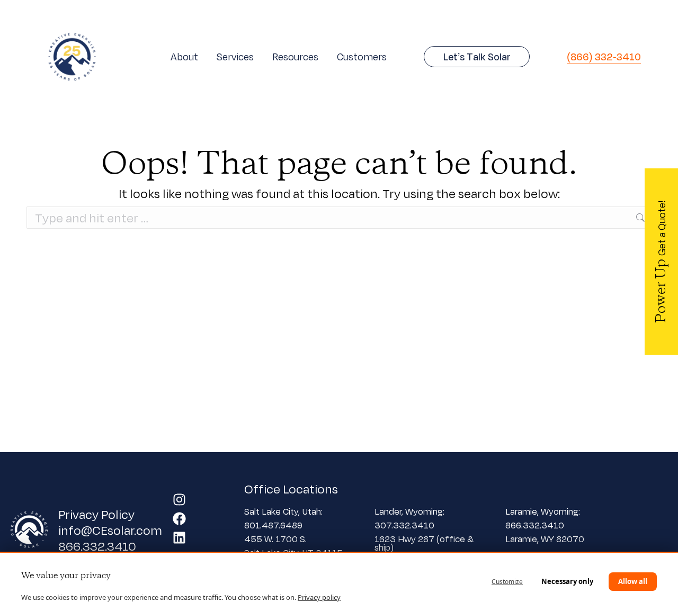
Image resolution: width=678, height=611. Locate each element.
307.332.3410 (404, 525)
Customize (507, 581)
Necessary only (567, 581)
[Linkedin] (179, 537)
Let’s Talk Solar (477, 57)
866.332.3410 (97, 546)
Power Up (661, 261)
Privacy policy (319, 597)
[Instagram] (179, 499)
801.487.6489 (274, 525)
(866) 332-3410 (604, 57)
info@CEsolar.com (110, 530)
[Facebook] (179, 518)
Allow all (632, 581)
